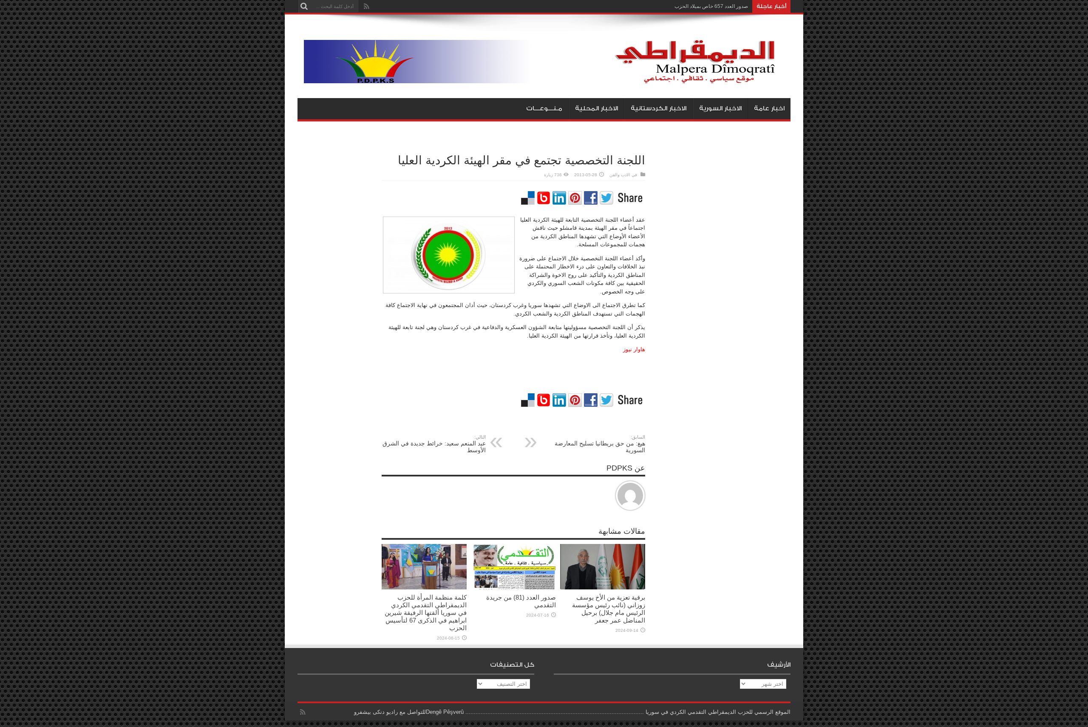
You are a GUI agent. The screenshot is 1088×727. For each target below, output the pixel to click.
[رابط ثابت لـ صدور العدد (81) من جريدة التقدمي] (513, 587)
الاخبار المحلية (596, 108)
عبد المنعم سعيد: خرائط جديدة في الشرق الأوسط (434, 444)
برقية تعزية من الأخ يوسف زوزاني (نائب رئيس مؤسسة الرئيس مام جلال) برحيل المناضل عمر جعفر (608, 609)
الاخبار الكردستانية (658, 108)
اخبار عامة (769, 108)
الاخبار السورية (720, 108)
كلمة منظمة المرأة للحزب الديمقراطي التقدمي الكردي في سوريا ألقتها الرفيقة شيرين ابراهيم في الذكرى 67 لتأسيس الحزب (426, 612)
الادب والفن (619, 174)
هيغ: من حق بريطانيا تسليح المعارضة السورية (600, 444)
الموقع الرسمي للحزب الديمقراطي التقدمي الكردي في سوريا (718, 712)
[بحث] (304, 6)
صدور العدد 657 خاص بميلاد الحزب (711, 6)
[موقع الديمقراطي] (547, 77)
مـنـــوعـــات (544, 108)
